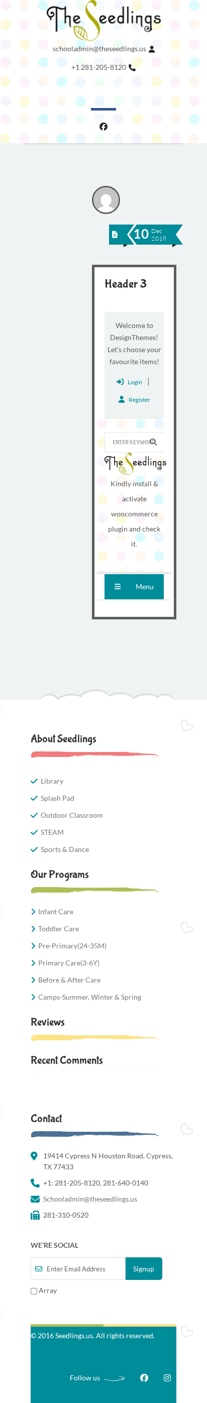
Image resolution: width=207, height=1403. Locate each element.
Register (139, 399)
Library (52, 781)
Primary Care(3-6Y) (68, 962)
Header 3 (126, 284)
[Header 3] (115, 234)
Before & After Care (69, 980)
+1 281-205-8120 (98, 67)
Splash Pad (57, 798)
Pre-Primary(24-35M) (72, 945)
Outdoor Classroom (72, 815)
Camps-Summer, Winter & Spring (89, 997)
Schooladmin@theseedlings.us (90, 1199)
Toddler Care (58, 928)
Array (47, 1290)
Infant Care (55, 911)
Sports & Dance (65, 849)
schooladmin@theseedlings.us (99, 48)
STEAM (52, 832)
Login (135, 382)
